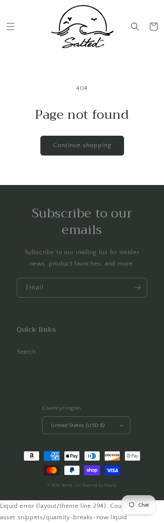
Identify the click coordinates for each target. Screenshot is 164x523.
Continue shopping (82, 145)
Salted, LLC (72, 485)
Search (26, 352)
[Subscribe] (137, 288)
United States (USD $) (78, 425)
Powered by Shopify (99, 485)
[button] (10, 26)
